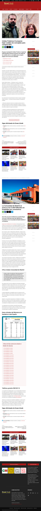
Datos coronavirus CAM (7, 63)
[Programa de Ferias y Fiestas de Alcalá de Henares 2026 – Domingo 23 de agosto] (22, 163)
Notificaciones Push (30, 508)
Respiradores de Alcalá (7, 58)
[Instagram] (31, 0)
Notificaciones (21, 0)
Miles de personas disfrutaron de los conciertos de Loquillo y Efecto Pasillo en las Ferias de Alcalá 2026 (5, 169)
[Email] (10, 47)
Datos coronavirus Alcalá (7, 62)
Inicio (3, 9)
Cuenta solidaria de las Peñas (8, 60)
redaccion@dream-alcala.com (17, 504)
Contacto (25, 0)
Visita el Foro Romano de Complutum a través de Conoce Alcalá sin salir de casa (21, 142)
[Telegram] (33, 0)
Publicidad (16, 0)
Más (30, 9)
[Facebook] (30, 0)
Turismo (26, 9)
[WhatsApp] (36, 0)
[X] (35, 0)
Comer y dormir (21, 9)
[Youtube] (38, 0)
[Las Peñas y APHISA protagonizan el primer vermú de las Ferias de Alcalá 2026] (14, 163)
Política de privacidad (17, 508)
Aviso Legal (11, 508)
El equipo (13, 0)
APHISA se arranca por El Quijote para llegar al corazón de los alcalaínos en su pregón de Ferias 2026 (5, 157)
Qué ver (11, 9)
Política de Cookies (23, 508)
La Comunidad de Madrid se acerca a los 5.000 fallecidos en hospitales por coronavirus (8, 142)
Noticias (6, 9)
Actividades (15, 9)
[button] (38, 9)
